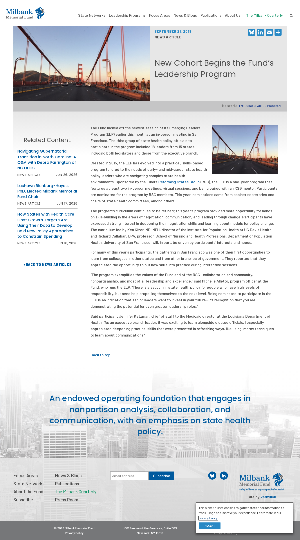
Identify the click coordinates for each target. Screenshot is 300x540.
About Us (232, 15)
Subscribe (23, 499)
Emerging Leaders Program (260, 106)
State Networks (91, 15)
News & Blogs (185, 15)
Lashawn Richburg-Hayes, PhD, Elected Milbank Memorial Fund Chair (47, 191)
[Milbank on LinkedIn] (224, 476)
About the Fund (28, 491)
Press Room (66, 499)
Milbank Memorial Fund (25, 13)
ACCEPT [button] (210, 525)
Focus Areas (159, 15)
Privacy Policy (74, 533)
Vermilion (268, 496)
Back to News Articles (48, 264)
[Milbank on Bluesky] (212, 476)
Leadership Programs (127, 15)
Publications (211, 15)
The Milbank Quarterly (264, 15)
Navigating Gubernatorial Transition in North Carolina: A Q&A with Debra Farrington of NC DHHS (46, 159)
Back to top (100, 354)
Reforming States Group (179, 181)
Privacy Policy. (208, 518)
